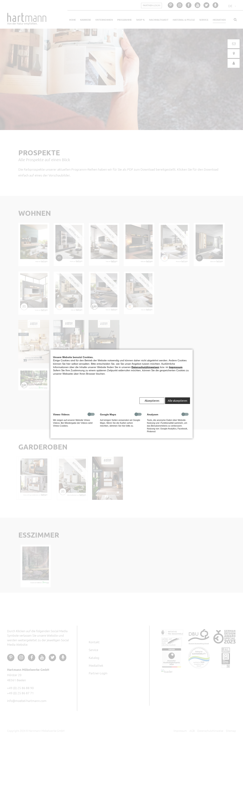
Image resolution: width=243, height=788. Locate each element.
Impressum (175, 367)
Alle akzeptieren (177, 400)
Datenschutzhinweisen (145, 367)
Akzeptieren (152, 400)
